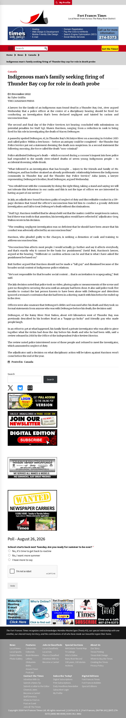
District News (16, 655)
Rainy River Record (73, 658)
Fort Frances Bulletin (91, 682)
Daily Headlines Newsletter (65, 686)
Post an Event (29, 703)
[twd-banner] (63, 33)
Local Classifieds (50, 648)
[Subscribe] (85, 611)
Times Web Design (99, 655)
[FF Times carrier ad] (32, 510)
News (12, 644)
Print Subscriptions (62, 682)
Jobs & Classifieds (52, 644)
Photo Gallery (16, 658)
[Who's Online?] (40, 611)
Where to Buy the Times (101, 658)
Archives (69, 665)
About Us (95, 644)
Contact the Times (33, 675)
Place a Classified (50, 655)
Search (11, 374)
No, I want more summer (26, 555)
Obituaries (30, 662)
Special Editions (89, 686)
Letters (29, 658)
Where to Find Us (31, 699)
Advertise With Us (50, 658)
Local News (15, 648)
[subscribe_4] (32, 419)
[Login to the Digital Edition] (63, 611)
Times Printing (97, 651)
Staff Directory (30, 696)
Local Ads (47, 651)
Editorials (30, 651)
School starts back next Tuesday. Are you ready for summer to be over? (51, 547)
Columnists (31, 648)
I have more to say (22, 559)
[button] (57, 2)
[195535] (32, 467)
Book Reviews (32, 655)
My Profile (64, 2)
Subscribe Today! (62, 675)
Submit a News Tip (32, 682)
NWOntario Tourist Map (76, 648)
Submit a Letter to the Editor (36, 686)
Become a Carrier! (50, 662)
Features (31, 644)
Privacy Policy (97, 665)
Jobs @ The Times (32, 706)
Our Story (95, 648)
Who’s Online (71, 655)
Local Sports (15, 651)
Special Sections (74, 644)
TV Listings (70, 651)
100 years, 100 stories (75, 662)
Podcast (30, 672)
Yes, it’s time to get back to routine (31, 551)
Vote (12, 585)
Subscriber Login (61, 689)
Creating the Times (99, 662)
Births (28, 665)
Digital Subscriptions (62, 679)
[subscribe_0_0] (32, 400)
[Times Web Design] (17, 611)
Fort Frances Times (91, 16)
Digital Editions (90, 675)
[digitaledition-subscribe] (32, 437)
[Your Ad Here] (108, 611)
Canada (12, 71)
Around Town (32, 669)
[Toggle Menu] (10, 48)
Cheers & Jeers (30, 689)
